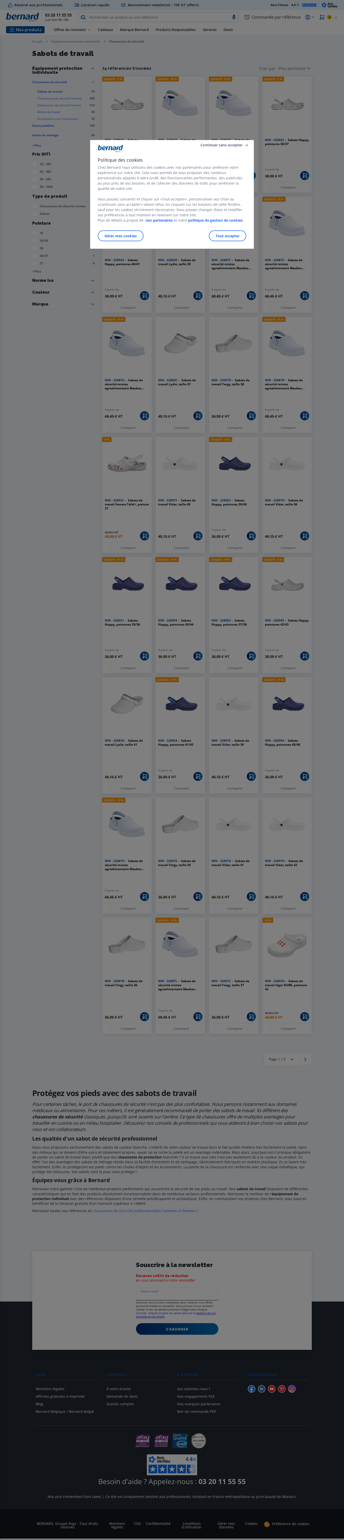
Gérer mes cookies (121, 235)
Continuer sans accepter (221, 145)
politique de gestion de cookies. (216, 220)
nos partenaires (159, 220)
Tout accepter (227, 235)
